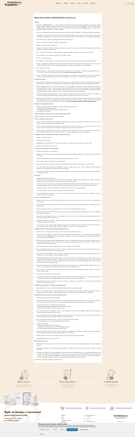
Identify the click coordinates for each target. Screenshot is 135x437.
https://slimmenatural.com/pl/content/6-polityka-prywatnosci (83, 101)
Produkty (58, 3)
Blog (62, 417)
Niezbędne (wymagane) (44, 429)
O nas (79, 3)
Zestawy (65, 3)
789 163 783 (88, 418)
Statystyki (55, 429)
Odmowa (42, 434)
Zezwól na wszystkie (72, 429)
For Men (72, 3)
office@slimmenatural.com (90, 421)
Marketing (62, 429)
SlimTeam (85, 3)
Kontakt (92, 3)
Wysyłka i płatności (65, 420)
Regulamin (63, 422)
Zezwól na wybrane (84, 429)
